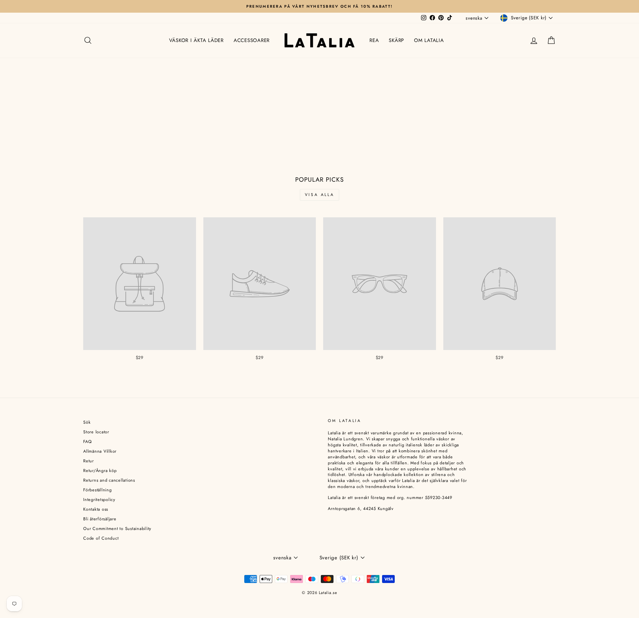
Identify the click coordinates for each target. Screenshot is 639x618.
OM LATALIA (429, 40)
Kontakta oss (95, 509)
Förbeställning (97, 490)
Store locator (96, 432)
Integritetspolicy (99, 499)
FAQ (87, 441)
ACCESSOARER (252, 40)
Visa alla (319, 195)
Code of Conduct (100, 538)
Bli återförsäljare (99, 519)
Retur (88, 461)
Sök (87, 422)
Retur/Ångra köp (99, 470)
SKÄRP (396, 40)
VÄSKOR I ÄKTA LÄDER (196, 40)
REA (374, 40)
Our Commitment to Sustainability (117, 528)
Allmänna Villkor (99, 451)
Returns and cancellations (109, 480)
